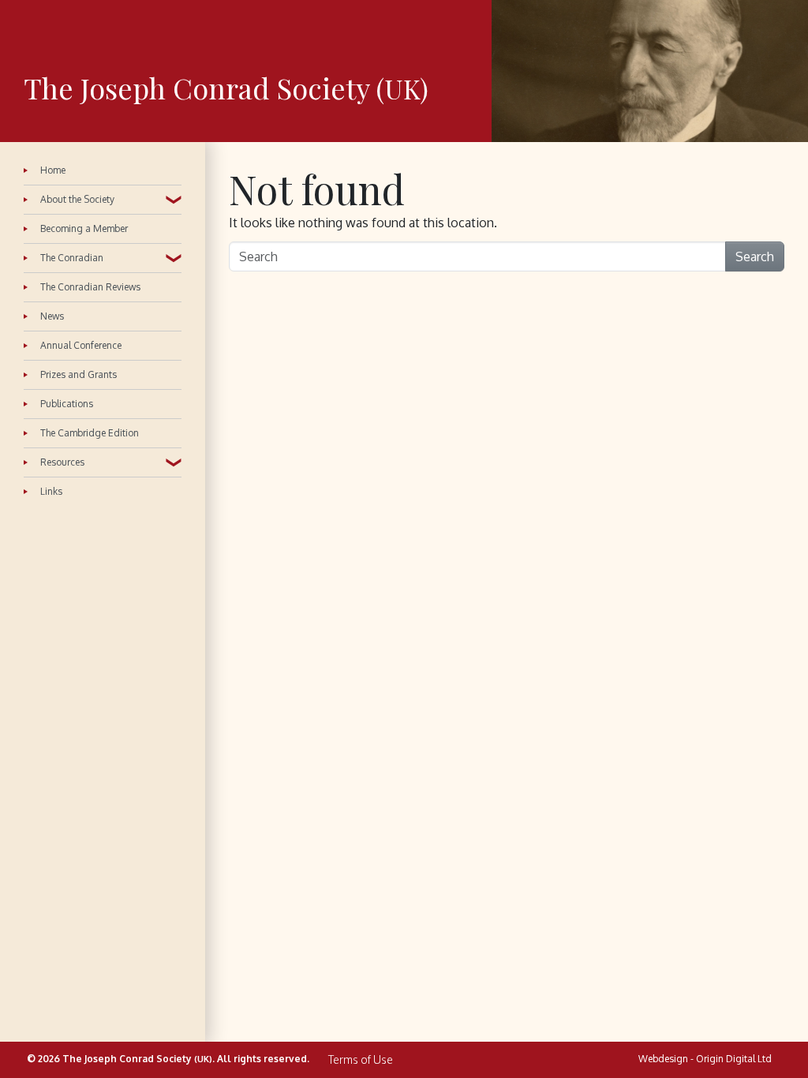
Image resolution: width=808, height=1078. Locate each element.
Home (52, 171)
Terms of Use (360, 1059)
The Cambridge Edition (89, 433)
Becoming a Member (84, 228)
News (52, 316)
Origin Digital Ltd (734, 1059)
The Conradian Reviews (90, 287)
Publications (66, 404)
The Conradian (71, 258)
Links (51, 491)
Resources (62, 462)
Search (754, 256)
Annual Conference (81, 345)
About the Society (77, 199)
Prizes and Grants (78, 374)
